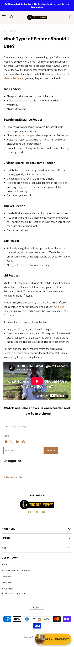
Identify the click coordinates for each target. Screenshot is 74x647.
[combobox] (23, 450)
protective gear (26, 135)
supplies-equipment (21, 426)
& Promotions (24, 570)
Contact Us (7, 582)
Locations (6, 576)
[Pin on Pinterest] (23, 441)
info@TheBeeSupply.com (13, 593)
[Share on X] (11, 441)
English (35, 607)
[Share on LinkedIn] (17, 441)
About (4, 564)
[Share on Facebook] (6, 441)
